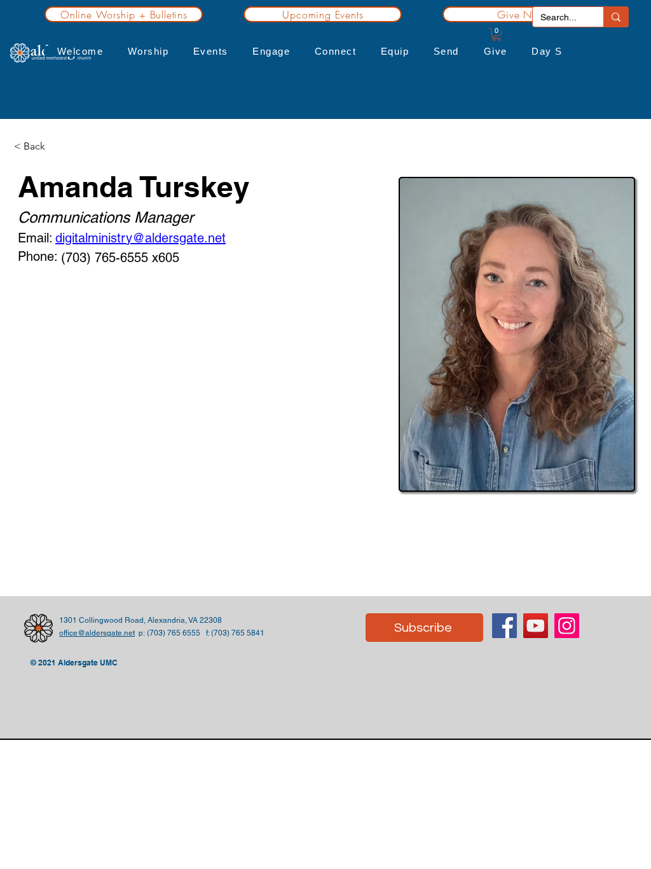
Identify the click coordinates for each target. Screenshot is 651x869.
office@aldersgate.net (97, 633)
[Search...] (615, 17)
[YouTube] (535, 625)
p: (141, 633)
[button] (80, 51)
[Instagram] (566, 625)
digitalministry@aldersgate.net (140, 238)
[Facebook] (504, 625)
